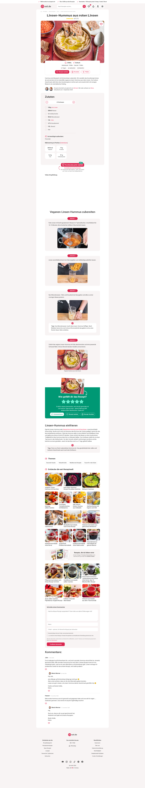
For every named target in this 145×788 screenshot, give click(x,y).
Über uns (97, 745)
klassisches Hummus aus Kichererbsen (75, 429)
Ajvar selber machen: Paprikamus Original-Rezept (53, 599)
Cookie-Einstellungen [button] (97, 756)
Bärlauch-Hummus (88, 489)
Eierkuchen (47, 756)
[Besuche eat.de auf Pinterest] (78, 762)
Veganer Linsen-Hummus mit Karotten (52, 488)
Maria (92, 88)
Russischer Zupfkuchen (47, 753)
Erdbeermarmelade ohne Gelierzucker (79, 544)
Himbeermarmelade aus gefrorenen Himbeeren (89, 525)
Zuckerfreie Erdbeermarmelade (65, 544)
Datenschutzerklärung (97, 748)
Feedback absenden (56, 644)
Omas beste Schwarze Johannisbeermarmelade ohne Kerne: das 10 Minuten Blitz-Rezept (90, 579)
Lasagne (47, 750)
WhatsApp (73, 746)
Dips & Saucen (52, 11)
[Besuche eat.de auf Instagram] (66, 762)
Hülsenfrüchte (63, 462)
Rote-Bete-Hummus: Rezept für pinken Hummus (72, 488)
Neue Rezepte (47, 748)
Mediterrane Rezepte (75, 462)
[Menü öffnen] (102, 6)
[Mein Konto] (98, 6)
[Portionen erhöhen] (74, 102)
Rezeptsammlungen (47, 745)
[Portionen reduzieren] (47, 102)
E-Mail (73, 743)
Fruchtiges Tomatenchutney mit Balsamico (64, 506)
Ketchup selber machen (49, 507)
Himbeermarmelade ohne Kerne (51, 544)
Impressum (97, 743)
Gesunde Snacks (51, 462)
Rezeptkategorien (47, 743)
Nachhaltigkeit (97, 750)
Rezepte (45, 11)
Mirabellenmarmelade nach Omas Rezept (70, 525)
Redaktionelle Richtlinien (97, 753)
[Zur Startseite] (46, 6)
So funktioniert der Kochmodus (72, 168)
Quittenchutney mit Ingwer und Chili (93, 507)
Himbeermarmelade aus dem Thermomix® (89, 599)
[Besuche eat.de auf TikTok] (74, 762)
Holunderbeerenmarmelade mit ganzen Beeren (92, 543)
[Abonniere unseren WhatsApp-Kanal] (70, 762)
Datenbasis (63, 143)
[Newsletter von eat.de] (72, 555)
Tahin (52, 120)
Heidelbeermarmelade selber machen (70, 581)
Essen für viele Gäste (90, 462)
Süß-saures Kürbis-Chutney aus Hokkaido (78, 506)
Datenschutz (54, 640)
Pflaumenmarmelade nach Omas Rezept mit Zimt (53, 581)
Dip (58, 11)
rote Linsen (55, 107)
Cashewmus (49, 526)
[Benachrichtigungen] (93, 6)
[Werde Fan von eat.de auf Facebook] (82, 762)
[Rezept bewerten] (72, 402)
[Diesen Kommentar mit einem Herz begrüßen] (46, 669)
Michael (76, 88)
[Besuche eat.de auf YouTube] (62, 762)
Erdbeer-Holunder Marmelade (69, 599)
